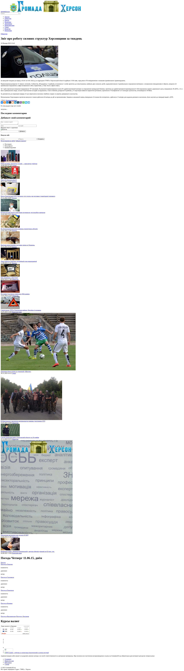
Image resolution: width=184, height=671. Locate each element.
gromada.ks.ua (5, 11)
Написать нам (9, 661)
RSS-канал (8, 662)
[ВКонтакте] (2, 102)
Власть (7, 20)
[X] (10, 102)
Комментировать (11, 100)
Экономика (8, 24)
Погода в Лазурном (22, 616)
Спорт (7, 27)
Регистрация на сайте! (8, 141)
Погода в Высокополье (8, 616)
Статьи (14, 165)
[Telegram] (29, 102)
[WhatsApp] (23, 102)
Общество (8, 18)
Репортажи (8, 30)
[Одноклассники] (4, 102)
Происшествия (9, 25)
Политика (8, 22)
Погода (3, 562)
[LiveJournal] (18, 102)
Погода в (7, 564)
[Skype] (26, 102)
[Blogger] (13, 102)
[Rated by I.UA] (9, 651)
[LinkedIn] (15, 102)
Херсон (7, 17)
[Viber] (21, 102)
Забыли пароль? (21, 141)
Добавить (22, 131)
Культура (7, 29)
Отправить (41, 139)
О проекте (8, 659)
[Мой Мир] (7, 102)
